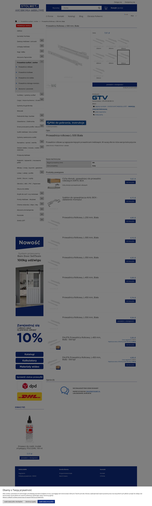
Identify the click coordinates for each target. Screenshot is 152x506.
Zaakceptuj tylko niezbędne (13, 501)
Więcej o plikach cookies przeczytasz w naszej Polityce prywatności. (23, 497)
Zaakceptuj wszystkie (46, 501)
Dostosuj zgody (31, 501)
